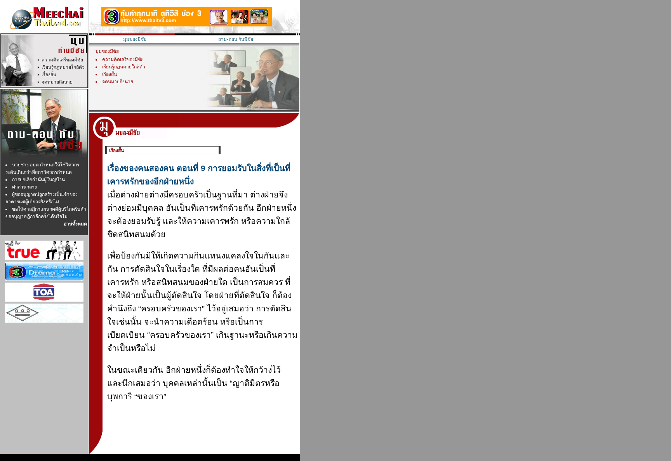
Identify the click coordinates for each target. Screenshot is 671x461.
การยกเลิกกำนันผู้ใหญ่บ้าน (38, 179)
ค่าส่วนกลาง (24, 187)
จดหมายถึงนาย (57, 82)
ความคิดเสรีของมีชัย (62, 60)
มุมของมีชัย (134, 39)
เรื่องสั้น (49, 74)
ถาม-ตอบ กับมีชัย (235, 39)
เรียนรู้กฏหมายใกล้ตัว (63, 67)
